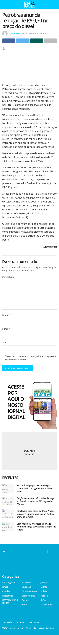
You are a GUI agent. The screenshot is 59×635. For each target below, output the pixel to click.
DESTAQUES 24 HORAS (10, 601)
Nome (6, 315)
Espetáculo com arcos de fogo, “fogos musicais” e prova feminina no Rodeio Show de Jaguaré (35, 513)
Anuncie (20, 622)
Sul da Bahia (47, 604)
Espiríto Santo (28, 595)
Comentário (8, 277)
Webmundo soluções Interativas (40, 628)
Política (44, 595)
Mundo (44, 586)
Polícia (44, 591)
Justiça (44, 582)
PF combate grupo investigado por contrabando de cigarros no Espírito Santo (34, 488)
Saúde (44, 600)
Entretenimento (29, 591)
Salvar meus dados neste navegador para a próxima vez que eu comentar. (30, 358)
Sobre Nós (7, 622)
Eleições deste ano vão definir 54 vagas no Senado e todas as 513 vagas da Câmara (36, 501)
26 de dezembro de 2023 (37, 33)
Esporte (25, 600)
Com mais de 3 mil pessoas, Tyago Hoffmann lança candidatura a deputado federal (36, 526)
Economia (26, 582)
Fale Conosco (35, 622)
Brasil (5, 586)
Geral (24, 604)
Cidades (6, 591)
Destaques (7, 595)
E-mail (6, 328)
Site (4, 342)
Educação (26, 586)
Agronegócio (8, 582)
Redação (16, 33)
